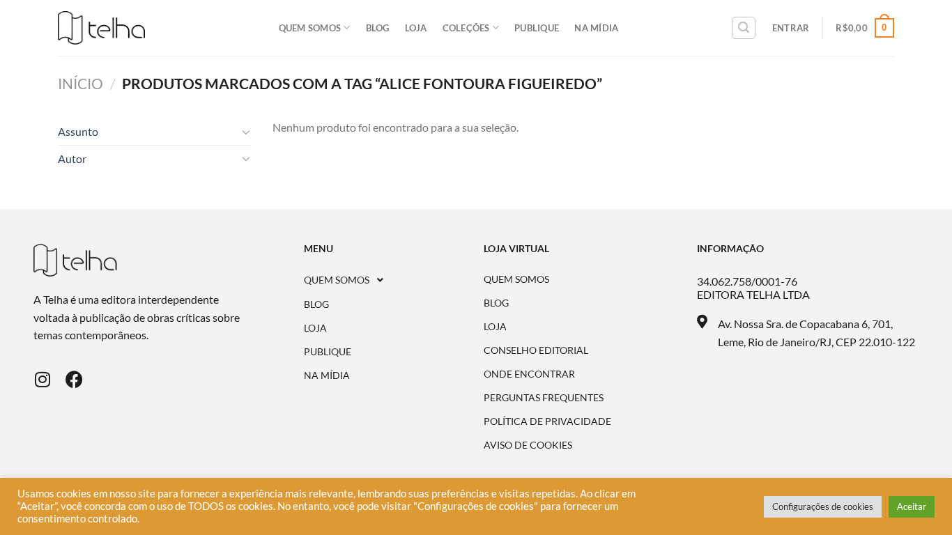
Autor (72, 158)
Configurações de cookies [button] (822, 506)
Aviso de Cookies (528, 445)
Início (80, 83)
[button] (394, 280)
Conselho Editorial (536, 350)
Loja (416, 27)
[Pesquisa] (743, 28)
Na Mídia (596, 27)
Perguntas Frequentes (544, 398)
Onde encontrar (529, 374)
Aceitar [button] (911, 506)
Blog (378, 27)
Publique (536, 27)
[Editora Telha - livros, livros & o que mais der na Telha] (101, 28)
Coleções (466, 27)
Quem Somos (310, 27)
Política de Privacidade (547, 421)
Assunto (78, 131)
